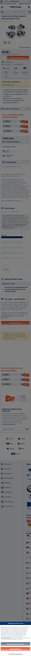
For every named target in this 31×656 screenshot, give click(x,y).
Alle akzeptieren (15, 649)
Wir (1, 627)
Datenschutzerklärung (6, 637)
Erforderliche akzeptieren (15, 644)
